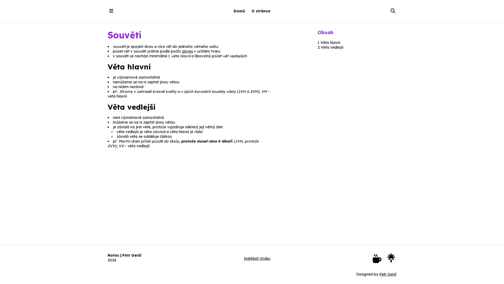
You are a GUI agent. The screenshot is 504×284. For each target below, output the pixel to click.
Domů (239, 11)
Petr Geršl (387, 274)
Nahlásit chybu (257, 258)
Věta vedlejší (332, 47)
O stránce (260, 11)
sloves (187, 51)
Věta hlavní (330, 42)
